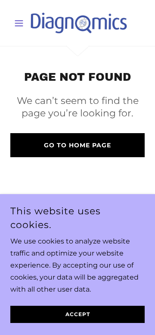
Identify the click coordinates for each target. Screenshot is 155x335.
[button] (20, 23)
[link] (77, 23)
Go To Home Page (77, 145)
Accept (77, 314)
